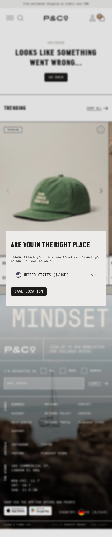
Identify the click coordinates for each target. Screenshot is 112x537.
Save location (29, 292)
